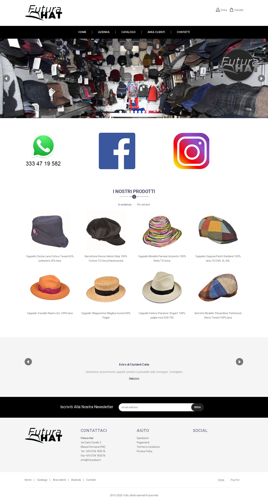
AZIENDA (104, 32)
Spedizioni (143, 438)
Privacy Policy (144, 451)
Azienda (76, 479)
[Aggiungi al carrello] (50, 229)
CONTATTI (183, 32)
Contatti (91, 479)
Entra (224, 10)
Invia (197, 407)
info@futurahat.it (91, 460)
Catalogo (42, 479)
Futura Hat (152, 495)
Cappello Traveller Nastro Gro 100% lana (50, 313)
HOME (82, 32)
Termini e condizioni (148, 446)
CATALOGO (128, 32)
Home (28, 479)
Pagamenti (143, 442)
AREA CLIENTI (156, 32)
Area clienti (59, 479)
